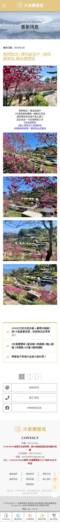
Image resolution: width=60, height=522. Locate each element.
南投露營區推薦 (30, 493)
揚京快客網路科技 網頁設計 (35, 505)
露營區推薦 (46, 491)
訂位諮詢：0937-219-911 (30, 453)
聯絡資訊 (30, 484)
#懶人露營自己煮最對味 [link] (30, 125)
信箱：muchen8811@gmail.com (30, 457)
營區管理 (30, 474)
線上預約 (47, 479)
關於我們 (13, 474)
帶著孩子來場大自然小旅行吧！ (29, 356)
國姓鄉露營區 (33, 491)
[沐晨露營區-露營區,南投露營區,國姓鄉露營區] (30, 5)
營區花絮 (30, 479)
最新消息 (13, 479)
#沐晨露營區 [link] (30, 122)
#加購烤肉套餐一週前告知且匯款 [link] (30, 128)
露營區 (10, 491)
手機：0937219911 (30, 446)
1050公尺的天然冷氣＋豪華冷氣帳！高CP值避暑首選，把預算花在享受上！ (32, 331)
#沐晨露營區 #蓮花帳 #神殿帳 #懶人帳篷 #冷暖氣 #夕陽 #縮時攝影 (33, 346)
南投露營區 (20, 491)
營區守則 (47, 474)
